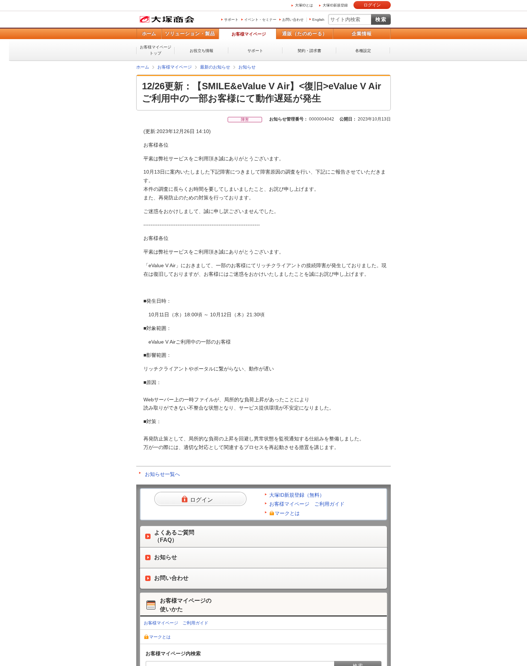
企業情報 (362, 33)
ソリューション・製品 (190, 33)
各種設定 (363, 50)
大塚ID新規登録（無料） (296, 495)
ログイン (372, 5)
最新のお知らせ (215, 67)
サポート (231, 20)
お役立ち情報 (201, 50)
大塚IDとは (304, 5)
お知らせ (247, 67)
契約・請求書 (309, 50)
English (318, 20)
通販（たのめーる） (304, 33)
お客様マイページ (249, 34)
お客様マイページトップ (155, 50)
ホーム (149, 33)
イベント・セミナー (260, 20)
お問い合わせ (293, 20)
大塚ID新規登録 (335, 5)
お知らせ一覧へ (162, 474)
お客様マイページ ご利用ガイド (307, 504)
